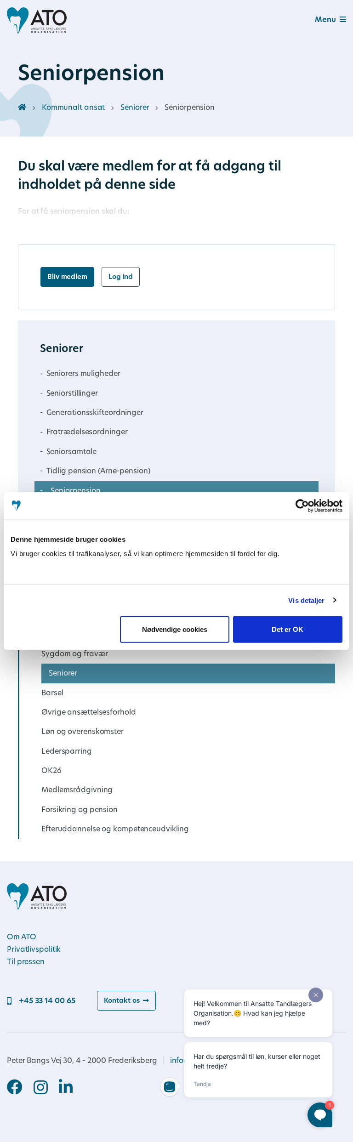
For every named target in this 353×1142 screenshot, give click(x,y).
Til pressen (26, 962)
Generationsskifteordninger (94, 413)
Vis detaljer (306, 600)
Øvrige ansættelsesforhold (88, 712)
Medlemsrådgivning (77, 790)
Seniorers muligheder (83, 374)
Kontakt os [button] (121, 1001)
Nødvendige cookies (174, 629)
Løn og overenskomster (82, 732)
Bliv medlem (67, 277)
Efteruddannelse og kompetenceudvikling (115, 829)
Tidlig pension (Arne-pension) (98, 471)
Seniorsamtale (71, 452)
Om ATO (21, 937)
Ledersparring (66, 752)
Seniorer (134, 108)
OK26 (51, 771)
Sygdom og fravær (74, 654)
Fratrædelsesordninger (87, 432)
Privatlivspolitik (34, 950)
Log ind (120, 277)
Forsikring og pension (79, 810)
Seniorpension (76, 491)
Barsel (52, 693)
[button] (319, 20)
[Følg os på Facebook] (20, 1088)
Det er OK (287, 629)
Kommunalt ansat (73, 108)
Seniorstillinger (72, 394)
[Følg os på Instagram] (46, 1088)
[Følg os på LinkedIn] (66, 1088)
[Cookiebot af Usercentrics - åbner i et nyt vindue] (302, 505)
